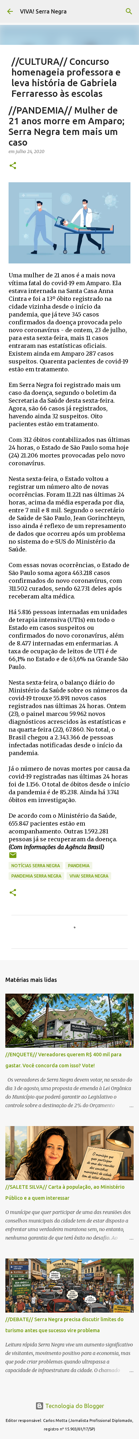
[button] (13, 166)
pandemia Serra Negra (36, 876)
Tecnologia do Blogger (74, 1406)
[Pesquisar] (129, 11)
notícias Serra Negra (35, 865)
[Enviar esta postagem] (13, 857)
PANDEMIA (78, 865)
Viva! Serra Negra (89, 876)
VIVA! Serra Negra (43, 11)
